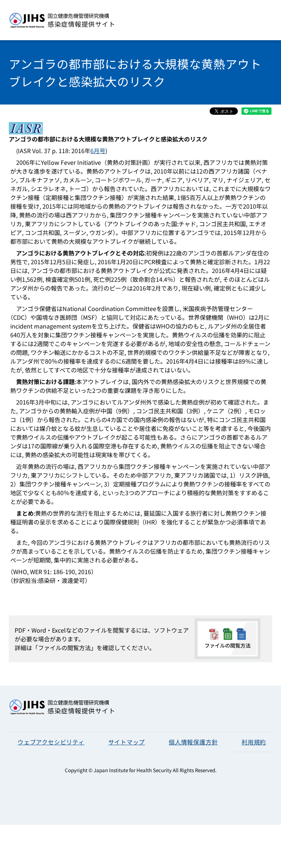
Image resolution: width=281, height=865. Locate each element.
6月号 (97, 150)
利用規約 (253, 741)
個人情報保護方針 (193, 741)
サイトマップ (126, 741)
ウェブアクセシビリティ (51, 741)
